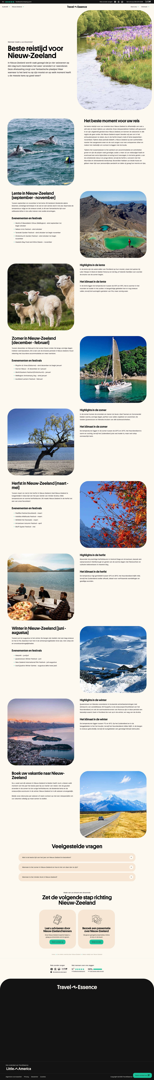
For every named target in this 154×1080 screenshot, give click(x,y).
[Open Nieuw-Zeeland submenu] (26, 1032)
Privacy (26, 1077)
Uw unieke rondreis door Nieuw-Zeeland (69, 954)
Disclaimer (34, 1077)
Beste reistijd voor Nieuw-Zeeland (92, 954)
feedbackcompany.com (79, 971)
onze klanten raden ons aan (97, 971)
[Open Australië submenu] (17, 1028)
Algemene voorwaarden (14, 1077)
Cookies (43, 1077)
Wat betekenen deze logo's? (60, 972)
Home (53, 954)
